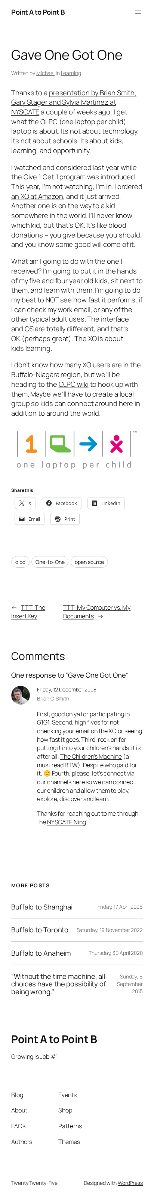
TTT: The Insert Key (28, 611)
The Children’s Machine (91, 756)
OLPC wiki (74, 384)
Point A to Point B (38, 12)
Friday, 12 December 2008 (66, 689)
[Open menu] (138, 12)
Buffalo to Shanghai (42, 907)
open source (89, 561)
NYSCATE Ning (66, 822)
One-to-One (50, 561)
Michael (45, 73)
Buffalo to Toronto (39, 930)
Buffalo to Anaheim (41, 953)
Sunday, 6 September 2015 (130, 984)
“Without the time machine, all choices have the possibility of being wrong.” (58, 984)
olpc (20, 561)
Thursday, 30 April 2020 (116, 952)
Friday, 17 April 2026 (120, 906)
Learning (71, 73)
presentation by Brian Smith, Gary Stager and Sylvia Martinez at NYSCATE (73, 102)
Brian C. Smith (53, 698)
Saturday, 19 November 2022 (110, 929)
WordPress (130, 1182)
